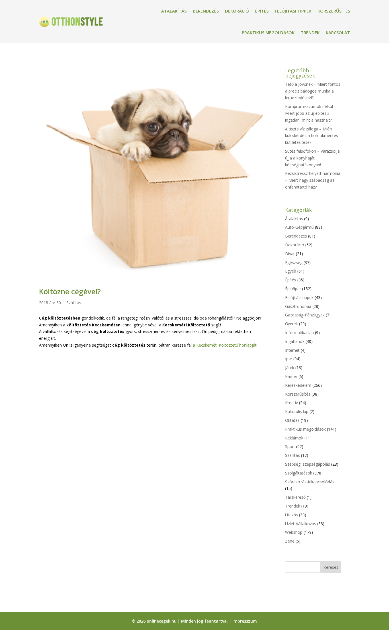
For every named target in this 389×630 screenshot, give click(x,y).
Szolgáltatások (298, 473)
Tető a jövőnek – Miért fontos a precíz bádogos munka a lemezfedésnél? (312, 91)
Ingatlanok (294, 341)
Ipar (288, 358)
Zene (289, 541)
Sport (290, 446)
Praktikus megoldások (268, 32)
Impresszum (244, 621)
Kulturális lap (296, 411)
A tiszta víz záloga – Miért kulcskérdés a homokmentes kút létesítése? (311, 135)
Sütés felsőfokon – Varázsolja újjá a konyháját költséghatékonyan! (312, 157)
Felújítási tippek (293, 11)
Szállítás (73, 302)
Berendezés (206, 11)
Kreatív (291, 402)
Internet (292, 350)
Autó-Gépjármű (299, 227)
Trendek (310, 32)
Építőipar (293, 288)
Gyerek (291, 323)
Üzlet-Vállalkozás (300, 523)
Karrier (291, 376)
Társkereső (295, 497)
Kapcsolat (338, 32)
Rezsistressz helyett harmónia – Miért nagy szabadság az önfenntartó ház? (312, 180)
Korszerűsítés (334, 11)
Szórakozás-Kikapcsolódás (309, 481)
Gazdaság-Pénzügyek (305, 315)
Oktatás (292, 420)
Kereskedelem (298, 385)
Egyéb (290, 271)
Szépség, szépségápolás (307, 464)
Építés (262, 11)
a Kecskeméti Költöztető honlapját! (225, 345)
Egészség (293, 262)
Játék (289, 367)
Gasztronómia (298, 306)
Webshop (293, 532)
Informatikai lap (299, 332)
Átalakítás (174, 11)
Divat (290, 253)
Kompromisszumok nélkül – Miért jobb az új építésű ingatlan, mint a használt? (310, 113)
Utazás (291, 515)
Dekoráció (237, 11)
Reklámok (294, 438)
